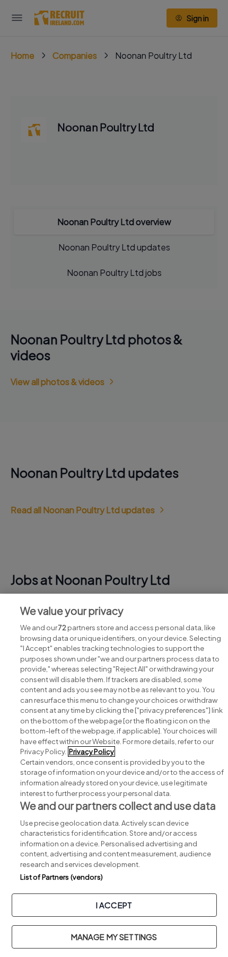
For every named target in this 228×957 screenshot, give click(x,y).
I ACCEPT (114, 905)
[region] (114, 775)
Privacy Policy (91, 751)
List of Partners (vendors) (61, 877)
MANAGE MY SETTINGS (114, 937)
